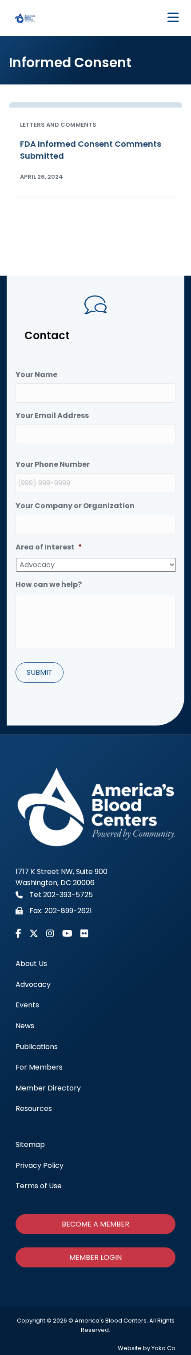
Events (27, 1005)
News (25, 1026)
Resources (34, 1108)
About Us (31, 963)
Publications (37, 1047)
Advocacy (33, 984)
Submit (39, 672)
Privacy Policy (40, 1165)
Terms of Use (39, 1186)
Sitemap (30, 1144)
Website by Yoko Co (146, 1348)
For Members (39, 1067)
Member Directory (48, 1088)
